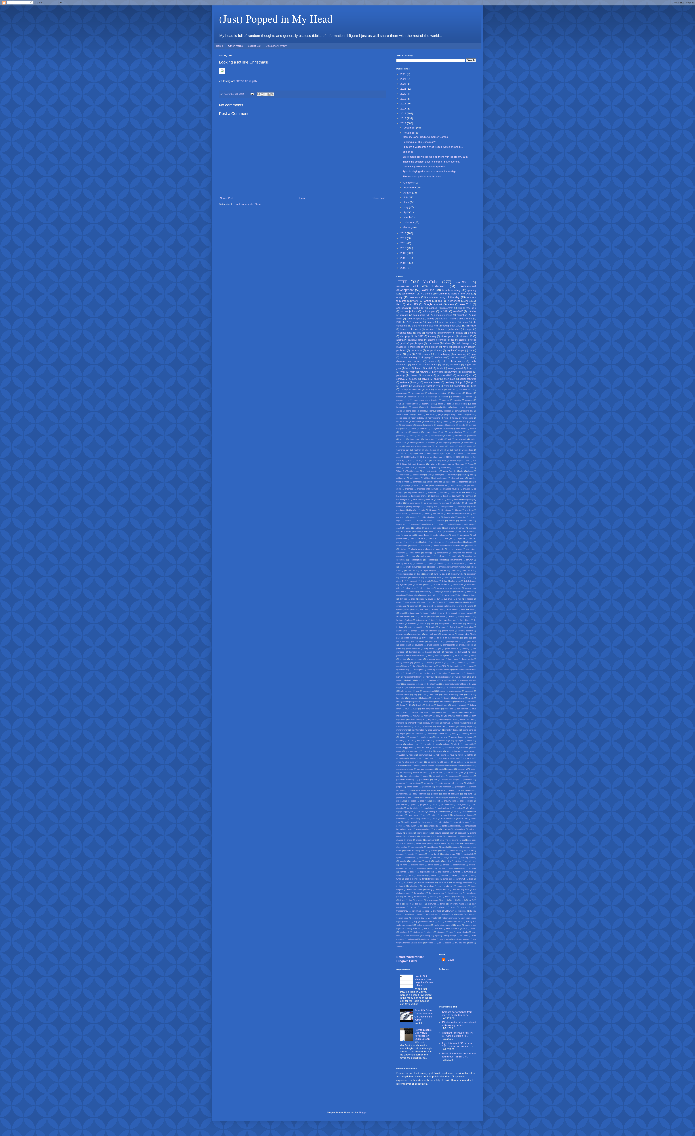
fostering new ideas (416, 627)
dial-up (444, 581)
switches (421, 875)
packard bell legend (454, 773)
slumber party (417, 847)
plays (451, 790)
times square (433, 900)
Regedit (421, 468)
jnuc (460, 308)
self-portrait (411, 836)
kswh (461, 695)
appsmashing (418, 393)
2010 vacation (423, 354)
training (432, 336)
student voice (459, 865)
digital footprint (406, 584)
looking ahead (455, 368)
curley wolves (411, 404)
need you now (423, 748)
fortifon (470, 624)
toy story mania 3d (458, 904)
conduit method (426, 556)
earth (398, 602)
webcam (416, 929)
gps (444, 364)
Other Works (235, 45)
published (401, 350)
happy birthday (417, 418)
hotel (452, 662)
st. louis (453, 858)
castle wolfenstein (440, 535)
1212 (458, 457)
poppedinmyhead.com (406, 797)
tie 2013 (419, 336)
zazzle (448, 943)
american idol (407, 286)
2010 (403, 248)
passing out (467, 776)
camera (472, 528)
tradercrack (427, 907)
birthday (472, 311)
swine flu (400, 875)
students (431, 443)
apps (473, 354)
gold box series (417, 641)
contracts (430, 560)
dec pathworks (457, 574)
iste (450, 680)
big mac (445, 503)
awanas (469, 492)
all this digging (442, 354)
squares (436, 858)
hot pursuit (433, 343)
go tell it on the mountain (448, 638)
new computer (412, 751)
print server (401, 804)
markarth (428, 716)
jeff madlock (427, 687)
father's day (467, 411)
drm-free (403, 599)
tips (471, 350)
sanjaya (400, 379)
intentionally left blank (413, 677)
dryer (430, 599)
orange (450, 769)
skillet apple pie (423, 843)
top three (419, 904)
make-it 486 (467, 712)
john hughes (464, 687)
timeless (419, 900)
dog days (448, 592)
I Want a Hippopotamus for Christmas (446, 464)
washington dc (461, 386)
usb (460, 446)
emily (399, 297)
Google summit (433, 304)
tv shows (440, 446)
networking (454, 300)
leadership (463, 421)
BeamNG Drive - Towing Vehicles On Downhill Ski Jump (423, 1015)
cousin (461, 563)
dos (452, 340)
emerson (414, 606)
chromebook (401, 546)
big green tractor (431, 503)
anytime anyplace (434, 482)
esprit (407, 609)
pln (442, 432)
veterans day (418, 918)
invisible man (460, 677)
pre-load (400, 801)
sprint (398, 858)
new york (452, 372)
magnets (455, 712)
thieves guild (435, 896)
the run (407, 896)
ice (401, 673)
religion (434, 815)
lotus (474, 709)
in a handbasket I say (425, 673)
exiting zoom (437, 609)
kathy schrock (405, 691)
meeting (429, 425)
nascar (399, 744)
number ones (415, 758)
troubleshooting (451, 290)
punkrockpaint (444, 808)
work (415, 300)
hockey (403, 659)
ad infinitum (453, 475)
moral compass (416, 733)
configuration (442, 556)
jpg (474, 687)
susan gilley (444, 443)
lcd (397, 702)
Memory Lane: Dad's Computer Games (425, 136)
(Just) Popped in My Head (276, 18)
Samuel (451, 389)
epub (398, 609)
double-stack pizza (429, 595)
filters (451, 616)
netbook (464, 748)
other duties (461, 428)
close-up (472, 546)
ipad (419, 333)
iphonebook (432, 680)
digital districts (470, 581)
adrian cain (401, 478)
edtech (442, 602)
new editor (427, 751)
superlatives (443, 872)
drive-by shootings (430, 407)
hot (418, 662)
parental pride (439, 776)
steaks (438, 861)
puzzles (458, 808)
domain (459, 592)
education (462, 315)
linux (407, 709)
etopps (462, 340)
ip (470, 677)
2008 (403, 257)
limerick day (442, 705)
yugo (439, 943)
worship (427, 936)
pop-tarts (468, 794)
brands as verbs (425, 521)
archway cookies (439, 485)
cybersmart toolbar (404, 574)
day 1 (435, 574)
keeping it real (429, 691)
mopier (403, 733)
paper (425, 776)
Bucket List (254, 45)
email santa (401, 606)
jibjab (439, 687)
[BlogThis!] (262, 94)
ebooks (432, 602)
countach (451, 563)
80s (474, 460)
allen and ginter (458, 478)
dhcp (435, 581)
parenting (453, 776)
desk (439, 577)
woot (456, 450)
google (430, 322)
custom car (467, 570)
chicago (404, 315)
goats (466, 638)
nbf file (457, 744)
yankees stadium (428, 939)
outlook (473, 428)
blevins (469, 393)
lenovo (417, 702)
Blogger (363, 1112)
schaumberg (459, 829)
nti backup (401, 758)
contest (445, 400)
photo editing (431, 432)
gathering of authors (456, 414)
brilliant (452, 521)
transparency (402, 911)
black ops (462, 506)
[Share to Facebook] (269, 94)
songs (416, 382)
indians (447, 343)
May (406, 207)
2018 (403, 103)
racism (465, 811)
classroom (425, 546)
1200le (449, 457)
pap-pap (403, 432)
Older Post (378, 198)
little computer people (431, 709)
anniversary (460, 354)
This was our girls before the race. (422, 176)
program (424, 804)
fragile (432, 627)
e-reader (469, 599)
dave (427, 574)
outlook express (420, 773)
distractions (411, 588)
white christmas (453, 929)
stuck (421, 443)
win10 (473, 929)
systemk (444, 875)
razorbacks (416, 350)
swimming (468, 872)
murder (413, 737)
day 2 (444, 574)
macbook (401, 347)
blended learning (408, 357)
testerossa (461, 886)
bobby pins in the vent (430, 517)
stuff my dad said (437, 868)
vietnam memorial (449, 918)
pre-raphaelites (455, 432)
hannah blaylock (432, 652)
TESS (457, 468)
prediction (424, 801)
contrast (442, 560)
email (422, 411)
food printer (444, 624)
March (407, 217)
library (402, 705)
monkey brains (452, 730)
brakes (408, 521)
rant (425, 815)
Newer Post (226, 198)
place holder (421, 790)
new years (437, 372)
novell (460, 755)
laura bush (459, 698)
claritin (414, 546)
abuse (470, 471)
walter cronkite (423, 925)
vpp (439, 921)
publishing (400, 436)
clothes (403, 549)
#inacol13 (412, 304)
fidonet (442, 616)
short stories (415, 439)
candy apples (406, 531)
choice (416, 542)
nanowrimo (446, 333)
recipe (430, 350)
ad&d (463, 475)
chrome (469, 542)
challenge (432, 397)
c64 (422, 397)
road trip (463, 818)
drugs (421, 599)
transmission (466, 907)
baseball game (402, 499)
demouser (416, 577)
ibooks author (402, 421)
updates (404, 386)
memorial (400, 723)
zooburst (400, 946)
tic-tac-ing (460, 896)
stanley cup (415, 861)
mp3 (464, 733)
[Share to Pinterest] (272, 94)
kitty (415, 695)
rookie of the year (461, 822)
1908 (467, 457)
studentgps (422, 868)
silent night (431, 840)
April (406, 212)
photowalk (426, 787)
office (398, 762)
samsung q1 (432, 826)
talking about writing (462, 318)
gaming (471, 290)
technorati (400, 886)
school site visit (429, 325)
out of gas (404, 773)
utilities (444, 914)
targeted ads (433, 879)
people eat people (450, 780)
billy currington (415, 506)
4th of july (464, 460)
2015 (403, 118)
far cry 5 (443, 613)
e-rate (458, 599)
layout (470, 698)
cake (427, 528)
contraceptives (415, 560)
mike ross (427, 726)
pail (397, 776)
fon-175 (418, 414)
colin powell (415, 553)
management (408, 425)
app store (450, 482)
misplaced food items (446, 425)
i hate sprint (418, 670)
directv (419, 584)
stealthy (447, 861)
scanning (446, 829)
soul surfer (455, 851)
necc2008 (468, 744)
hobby (473, 655)
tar (423, 879)
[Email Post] (251, 94)
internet (428, 421)
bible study (456, 393)
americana (417, 482)
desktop (448, 577)
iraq (437, 421)
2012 (403, 238)
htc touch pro (456, 666)
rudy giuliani (411, 826)
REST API (409, 468)
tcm (398, 882)
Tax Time (468, 468)
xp (474, 386)
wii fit (465, 929)
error (430, 411)
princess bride (466, 801)
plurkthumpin (402, 794)
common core (402, 400)
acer (429, 475)
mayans (431, 719)
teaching (449, 382)
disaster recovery (441, 584)
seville (439, 836)
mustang (400, 740)
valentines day (402, 450)
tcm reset (408, 882)
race (456, 811)
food (432, 624)
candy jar (419, 531)
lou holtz (403, 712)
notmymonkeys (425, 755)
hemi (407, 368)
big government (413, 503)
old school (458, 762)
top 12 (461, 382)
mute (410, 740)
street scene (433, 865)
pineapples (460, 787)
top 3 (462, 900)
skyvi (457, 843)
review (460, 375)
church (469, 397)
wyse (412, 453)
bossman (412, 397)
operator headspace (426, 769)
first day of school (404, 620)
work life (428, 290)
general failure (448, 631)
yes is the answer (461, 939)
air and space (440, 478)
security (413, 379)
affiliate (427, 478)
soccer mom (411, 851)
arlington (466, 489)
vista (446, 386)
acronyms (439, 475)
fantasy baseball (444, 411)
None (470, 464)
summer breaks (432, 382)
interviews (430, 677)
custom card (427, 404)
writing (427, 300)
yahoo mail (413, 939)
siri (463, 840)
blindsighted (446, 510)
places (433, 790)
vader (469, 446)
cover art (472, 563)
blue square (438, 514)
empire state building (446, 606)
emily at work (427, 606)
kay (417, 691)
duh (438, 599)
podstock (427, 375)
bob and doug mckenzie (458, 514)
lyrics (403, 372)
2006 (403, 267)
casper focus (423, 535)
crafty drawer (412, 567)
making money (402, 716)
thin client (471, 325)
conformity (456, 556)
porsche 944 (436, 797)
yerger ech (445, 939)
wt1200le (464, 936)
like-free (429, 705)
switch (410, 875)
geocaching (401, 634)
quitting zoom (435, 811)
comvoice (400, 556)
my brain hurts (424, 740)
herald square (461, 655)
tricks (399, 354)
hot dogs (442, 662)
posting (448, 797)
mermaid (446, 723)
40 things (426, 293)
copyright (457, 400)
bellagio (466, 499)
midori (416, 726)
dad (440, 300)
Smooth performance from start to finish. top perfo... (457, 1013)
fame (401, 613)
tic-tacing (472, 896)
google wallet (405, 645)
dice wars (455, 581)
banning (469, 496)
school (473, 436)
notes (465, 322)
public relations (413, 808)
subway (461, 868)
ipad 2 (409, 680)
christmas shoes (455, 542)
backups (435, 496)
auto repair (456, 492)
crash (423, 567)
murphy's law (426, 737)
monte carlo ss (469, 730)
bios (435, 506)
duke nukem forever (453, 361)
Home (219, 45)
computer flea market (462, 553)
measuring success (447, 719)
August (407, 192)
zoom (420, 453)
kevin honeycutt (464, 343)
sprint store (410, 858)
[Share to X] (265, 94)
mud (405, 428)
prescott (436, 801)
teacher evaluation (426, 882)
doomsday (413, 595)
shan (439, 350)
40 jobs (453, 460)
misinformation (418, 730)
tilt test (402, 900)
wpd (437, 936)
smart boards (432, 847)
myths (470, 740)
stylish (452, 868)
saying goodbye (423, 829)
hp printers (430, 666)
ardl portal (455, 485)
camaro (462, 528)
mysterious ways (442, 740)
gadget (441, 414)
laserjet (447, 698)
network (424, 372)
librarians (472, 702)
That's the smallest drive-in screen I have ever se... (432, 161)
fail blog (472, 609)
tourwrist (432, 904)
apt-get (407, 485)
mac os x (471, 308)
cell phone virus (418, 538)
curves (443, 570)
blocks (458, 510)
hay (429, 655)
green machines (413, 648)
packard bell (436, 773)
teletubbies (414, 886)
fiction (432, 616)
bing (428, 506)
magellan (443, 712)
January (408, 227)
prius (413, 804)
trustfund (437, 911)
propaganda (461, 804)
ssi (445, 858)
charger (468, 329)
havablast (462, 652)
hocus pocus (416, 659)
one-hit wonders (429, 765)
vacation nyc (433, 386)
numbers (429, 758)
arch (416, 485)
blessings (433, 510)
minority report (466, 726)
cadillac (417, 528)
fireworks (469, 616)
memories (431, 333)
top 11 (454, 900)
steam (413, 443)
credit (432, 567)
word (451, 932)
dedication (471, 574)
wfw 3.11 (427, 929)
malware (416, 716)
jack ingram (404, 687)
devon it (413, 581)
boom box (462, 517)
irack (443, 680)
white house (430, 450)
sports (411, 854)
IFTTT (401, 282)
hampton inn (414, 652)
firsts (433, 620)
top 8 (398, 904)
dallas (440, 404)
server (402, 439)
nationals (446, 744)
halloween (455, 364)
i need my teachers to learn (438, 670)
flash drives (465, 620)
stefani (458, 861)
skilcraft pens (406, 843)
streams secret (417, 865)
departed (429, 577)
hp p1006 (417, 666)
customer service (443, 315)
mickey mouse (403, 726)
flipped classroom (404, 414)
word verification (412, 936)
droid (413, 599)
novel (445, 347)
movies (452, 322)
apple (444, 329)
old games (467, 372)
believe (457, 499)
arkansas (409, 489)
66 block (439, 389)
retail (435, 818)
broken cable (466, 521)
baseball (455, 329)
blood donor (401, 514)
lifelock (419, 705)
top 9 (408, 904)
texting (429, 889)
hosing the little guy (404, 662)
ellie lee (469, 602)
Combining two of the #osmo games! (424, 166)
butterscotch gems (464, 524)
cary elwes (409, 535)
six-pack (472, 840)
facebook (433, 308)
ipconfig (419, 680)
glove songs (427, 638)
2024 (403, 78)
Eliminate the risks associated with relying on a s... (459, 1024)
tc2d (471, 879)
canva (430, 531)
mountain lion (442, 733)
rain (418, 436)
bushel (450, 524)
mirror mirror (402, 730)
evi (414, 609)
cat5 (454, 535)
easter (399, 411)
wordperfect (467, 450)
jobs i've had (450, 687)
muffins (473, 733)
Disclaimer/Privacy (276, 45)
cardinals (450, 531)
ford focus (457, 624)
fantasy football (429, 613)
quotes (447, 811)
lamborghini (413, 698)
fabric (463, 609)
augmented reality (416, 492)
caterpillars (464, 535)
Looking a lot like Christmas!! (419, 141)
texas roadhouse (414, 889)
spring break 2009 (452, 325)
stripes (446, 865)
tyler (409, 354)
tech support (428, 311)
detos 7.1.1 (401, 581)
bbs (448, 499)
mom (412, 372)
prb (457, 797)
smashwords (461, 439)
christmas (457, 397)
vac (452, 914)
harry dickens (434, 418)
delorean (403, 577)
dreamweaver (448, 595)
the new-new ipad (436, 893)
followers (412, 624)
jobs (453, 421)
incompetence (457, 673)
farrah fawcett (467, 613)
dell (406, 407)
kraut (424, 695)
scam (436, 829)
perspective (429, 783)
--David (450, 959)
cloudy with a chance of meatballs (427, 549)
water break (470, 925)
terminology (429, 886)
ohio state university (414, 762)
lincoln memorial (459, 705)
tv (400, 914)
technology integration (463, 882)
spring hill (468, 854)
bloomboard (416, 514)
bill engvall (400, 506)
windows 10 (466, 336)
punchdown (429, 808)
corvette (469, 400)
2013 (403, 233)
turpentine (462, 911)
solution (434, 851)
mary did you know (444, 716)
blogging (425, 357)
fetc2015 (416, 364)
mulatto (403, 737)
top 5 (471, 900)
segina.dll (462, 833)
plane (443, 790)
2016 (403, 113)
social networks (468, 379)
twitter (451, 446)
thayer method (442, 889)
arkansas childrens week (428, 489)
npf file (470, 755)
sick (449, 439)
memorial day (417, 347)
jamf (441, 322)
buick (430, 524)
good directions (435, 641)
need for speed (415, 318)
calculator (437, 528)
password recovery (405, 780)
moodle (462, 425)
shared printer (466, 836)
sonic (443, 851)
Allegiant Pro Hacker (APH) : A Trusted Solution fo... (458, 1034)
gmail (403, 343)
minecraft (441, 726)
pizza (409, 790)
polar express (419, 794)
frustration (468, 627)
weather (417, 450)
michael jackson (408, 311)
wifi (441, 450)
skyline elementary (442, 843)
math (474, 716)
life (410, 705)
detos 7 (469, 577)
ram (425, 436)
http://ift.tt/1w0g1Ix (246, 81)
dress (460, 595)
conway (469, 560)
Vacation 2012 (465, 389)
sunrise (403, 872)
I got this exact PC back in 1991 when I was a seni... (457, 1045)
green (398, 648)
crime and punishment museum (453, 567)
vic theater (432, 918)
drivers (446, 407)
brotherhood (401, 524)
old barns (432, 762)
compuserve (442, 553)
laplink (425, 698)
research (445, 815)
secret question (424, 833)
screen (409, 833)
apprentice (463, 482)
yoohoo (429, 943)
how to (406, 666)
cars (398, 535)
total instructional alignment (418, 446)
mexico (469, 723)
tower (442, 904)
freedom (442, 627)
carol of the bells (465, 531)
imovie (409, 673)
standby (403, 861)
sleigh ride (468, 843)
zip (471, 943)
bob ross (413, 517)
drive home (471, 595)
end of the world (466, 606)
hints (446, 418)
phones (413, 375)
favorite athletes (403, 616)
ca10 (398, 528)
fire (459, 616)
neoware (437, 748)
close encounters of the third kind (449, 546)
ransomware (413, 815)
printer (469, 432)
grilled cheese (451, 648)
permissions (414, 783)
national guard (413, 744)
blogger (399, 397)
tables (454, 875)
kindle (440, 368)
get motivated (431, 634)
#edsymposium (434, 453)
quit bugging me (406, 811)
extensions (452, 609)
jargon (416, 687)
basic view (417, 499)
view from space (468, 918)
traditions (441, 907)
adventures (415, 478)
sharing (399, 840)
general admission (429, 631)
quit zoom (421, 811)
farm (457, 411)
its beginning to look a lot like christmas (421, 684)
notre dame (441, 755)
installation (416, 421)
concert (412, 556)
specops (400, 854)
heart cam (439, 655)
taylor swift (460, 879)
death (470, 357)
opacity (456, 765)
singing (455, 840)
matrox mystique (416, 719)
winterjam (441, 932)
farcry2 (454, 613)
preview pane (450, 801)
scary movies (461, 436)
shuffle (441, 439)
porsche (423, 797)
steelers (443, 318)
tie (397, 304)
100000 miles (410, 457)
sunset (413, 872)
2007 (403, 263)
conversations (456, 560)
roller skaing (443, 822)
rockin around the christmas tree (419, 822)
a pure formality (449, 471)
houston (461, 662)
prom (434, 804)
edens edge (411, 411)
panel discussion (411, 776)
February (409, 222)
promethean (446, 804)
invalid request (444, 677)
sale (422, 826)
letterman (460, 702)
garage (414, 631)
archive (425, 485)
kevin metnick (455, 691)
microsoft (433, 347)
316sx (435, 460)
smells (445, 847)
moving (455, 733)
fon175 (423, 624)
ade (471, 475)
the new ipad (419, 893)
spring (421, 854)
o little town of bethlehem (448, 758)
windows (415, 297)
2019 (403, 98)
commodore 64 (421, 315)
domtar (470, 592)
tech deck (443, 882)
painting (400, 375)
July (406, 197)
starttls (428, 861)
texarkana (468, 443)
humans (469, 666)
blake (423, 510)
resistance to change (463, 815)
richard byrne (437, 436)
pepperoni (400, 783)
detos (459, 577)
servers (425, 379)
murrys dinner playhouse (462, 737)
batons (440, 499)
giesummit (447, 308)
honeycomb (467, 659)
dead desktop (461, 404)
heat (449, 655)
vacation (417, 386)
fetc (468, 300)
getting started (448, 634)
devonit (415, 407)
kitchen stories (403, 695)
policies (434, 794)
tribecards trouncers (410, 329)
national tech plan (431, 744)
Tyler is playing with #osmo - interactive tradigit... (430, 171)
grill (439, 648)
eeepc (451, 602)
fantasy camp (413, 613)
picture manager (443, 787)
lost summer (462, 709)
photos (459, 333)
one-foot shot (412, 765)
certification (434, 538)
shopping (405, 336)
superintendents (427, 872)
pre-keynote (467, 797)
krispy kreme (448, 695)
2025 (403, 74)
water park (404, 929)
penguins (416, 432)
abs (462, 471)
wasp (458, 925)
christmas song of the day (443, 297)
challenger (447, 538)
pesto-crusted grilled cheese (450, 783)
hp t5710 (443, 666)
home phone (467, 418)
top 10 (445, 900)
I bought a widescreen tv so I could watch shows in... (433, 146)
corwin (440, 563)
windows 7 (431, 329)
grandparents (449, 645)
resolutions (401, 818)
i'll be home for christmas (465, 670)
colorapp (428, 553)
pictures (472, 333)
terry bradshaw (445, 886)
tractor (413, 907)
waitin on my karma (453, 921)
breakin (440, 521)
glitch (470, 414)
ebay (423, 602)
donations (400, 595)
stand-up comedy (468, 858)
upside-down (431, 914)
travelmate (416, 911)
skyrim (450, 350)
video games (448, 336)
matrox (402, 719)
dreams (432, 361)
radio (411, 436)
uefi (406, 914)
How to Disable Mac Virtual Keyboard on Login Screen (423, 1034)
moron (430, 733)
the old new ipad (455, 893)
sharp (409, 840)
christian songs (437, 542)
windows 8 (404, 932)
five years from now (447, 620)
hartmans (449, 652)
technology (408, 293)
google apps (416, 343)
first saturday (421, 620)
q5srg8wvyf (471, 808)
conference (440, 357)
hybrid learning (402, 670)
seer (452, 833)
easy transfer (411, 602)
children (444, 397)
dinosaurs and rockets (409, 361)
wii (448, 450)
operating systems (404, 769)
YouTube (431, 282)
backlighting (401, 496)
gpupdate (419, 645)
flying (473, 340)
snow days (449, 379)
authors (443, 492)
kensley (441, 691)
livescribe (449, 709)
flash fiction (431, 364)
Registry (433, 468)
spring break (433, 854)
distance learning (437, 340)
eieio (460, 602)
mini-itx (452, 726)
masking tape (462, 716)
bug (423, 524)
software (404, 382)
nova (452, 755)
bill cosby (469, 503)
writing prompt (449, 936)
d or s (419, 574)
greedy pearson (466, 645)
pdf (435, 780)
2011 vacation (414, 322)
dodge (438, 592)
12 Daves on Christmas (431, 457)
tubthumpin (449, 911)
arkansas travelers (451, 489)
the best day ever (461, 889)
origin (473, 769)
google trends (470, 641)
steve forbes (470, 861)
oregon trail (462, 769)
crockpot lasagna (428, 570)
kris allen (434, 695)
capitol (439, 531)
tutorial (473, 911)
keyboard (469, 691)
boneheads (449, 517)
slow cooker (401, 847)
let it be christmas (445, 702)
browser (414, 524)
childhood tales (404, 333)
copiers (430, 563)
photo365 (461, 282)
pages (470, 773)
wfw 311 (438, 929)
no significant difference (441, 428)
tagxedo (456, 443)
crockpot (411, 570)
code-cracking (455, 549)
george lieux (415, 634)
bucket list (418, 308)
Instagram (438, 286)
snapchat (455, 847)
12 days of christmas (411, 389)
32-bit (444, 460)
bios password (447, 506)
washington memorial (443, 925)
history (455, 418)
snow (436, 379)
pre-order (412, 801)
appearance (401, 393)
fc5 (415, 616)
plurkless (469, 790)
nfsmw (439, 751)
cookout (419, 563)
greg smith (429, 648)
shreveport (429, 439)
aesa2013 (458, 311)
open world (468, 765)
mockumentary (434, 730)
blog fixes (469, 510)
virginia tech (404, 921)
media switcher (466, 719)
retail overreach (448, 818)
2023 (403, 83)
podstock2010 (444, 375)
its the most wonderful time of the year (459, 684)
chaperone (460, 538)
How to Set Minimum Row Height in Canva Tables (423, 981)
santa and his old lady (451, 826)
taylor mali (447, 879)
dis (427, 584)
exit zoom (424, 609)
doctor (413, 592)
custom (454, 570)
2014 (403, 123)
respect (413, 818)
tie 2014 (444, 311)
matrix (420, 425)
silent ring (444, 840)
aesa (451, 304)
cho (407, 542)
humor (418, 368)
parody (430, 318)
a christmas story (431, 471)
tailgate (464, 875)
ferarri (423, 616)
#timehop (408, 151)
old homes (445, 762)
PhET (398, 468)
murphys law (441, 737)
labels (470, 695)
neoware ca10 (451, 748)
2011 (403, 243)
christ (424, 542)
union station (416, 914)
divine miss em (426, 588)
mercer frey (413, 723)
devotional (425, 581)
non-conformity (453, 751)
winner (430, 932)
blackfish (413, 510)
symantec (432, 875)
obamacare (468, 758)
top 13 (472, 382)
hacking (465, 648)
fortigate (399, 627)
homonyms (453, 659)
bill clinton (457, 503)
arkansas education (437, 393)
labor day (400, 698)
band (445, 496)
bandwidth (456, 496)
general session (465, 631)
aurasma (432, 492)
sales (448, 436)
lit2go (415, 709)
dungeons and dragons (462, 407)
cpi (400, 567)
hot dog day (429, 662)
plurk (414, 325)
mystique (459, 740)
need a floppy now (404, 748)
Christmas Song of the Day (454, 293)
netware (423, 428)
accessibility (418, 475)
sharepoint (402, 307)
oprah (441, 769)
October (408, 182)
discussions (458, 584)
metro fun (458, 723)
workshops (401, 453)
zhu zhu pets (460, 943)
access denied (402, 475)
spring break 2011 (451, 854)
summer (472, 868)
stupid (461, 350)
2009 (403, 253)
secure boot (440, 833)
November (409, 132)
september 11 (427, 836)
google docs (401, 418)
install (429, 368)
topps (398, 446)
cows (398, 404)
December (409, 127)
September (410, 187)
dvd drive (448, 599)
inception (443, 673)
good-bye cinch (453, 641)
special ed (468, 851)
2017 (403, 108)
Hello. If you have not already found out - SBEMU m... (459, 1055)
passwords (424, 780)
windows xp (418, 932)
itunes (445, 421)
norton (412, 755)
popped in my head (462, 347)
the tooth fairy (420, 896)
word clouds (462, 932)
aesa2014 (465, 304)
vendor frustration (465, 914)
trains (453, 907)
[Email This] (258, 94)
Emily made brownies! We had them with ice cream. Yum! (435, 156)
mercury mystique (431, 723)
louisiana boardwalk (419, 712)
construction (456, 357)
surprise (456, 872)
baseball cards (415, 340)
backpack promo (419, 496)
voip (415, 921)
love (433, 712)
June (406, 202)
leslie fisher (429, 702)
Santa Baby (446, 468)
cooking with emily (404, 563)
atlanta (399, 340)
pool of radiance (451, 794)
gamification (401, 631)
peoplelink (468, 780)
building (440, 524)
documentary (425, 592)
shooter (419, 840)
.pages (447, 453)
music (413, 428)
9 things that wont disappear (412, 464)
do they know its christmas (449, 588)
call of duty (450, 528)
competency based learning (425, 400)
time (410, 900)
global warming (411, 638)
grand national (433, 645)
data (449, 404)
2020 (403, 93)
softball (424, 851)
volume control (427, 921)
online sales (444, 765)
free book (430, 414)
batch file (429, 499)
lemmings (407, 702)
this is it (448, 896)
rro (470, 375)
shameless (451, 836)
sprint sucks (424, 858)
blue (427, 514)
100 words (458, 453)
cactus (407, 528)
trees (427, 911)
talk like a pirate (411, 879)
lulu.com (471, 368)
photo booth (412, 787)
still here (403, 865)
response (425, 818)
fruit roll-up (455, 627)
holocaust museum (435, 659)
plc (459, 790)
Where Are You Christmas (407, 471)
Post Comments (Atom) (248, 204)
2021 (403, 88)
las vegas (436, 698)
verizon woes (402, 918)
